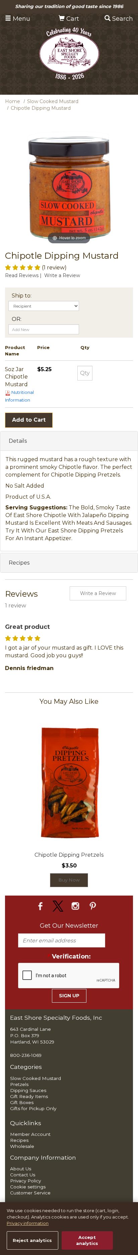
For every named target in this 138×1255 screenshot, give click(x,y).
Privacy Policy (25, 1180)
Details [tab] (18, 441)
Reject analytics (32, 1240)
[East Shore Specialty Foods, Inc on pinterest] (92, 905)
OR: (16, 319)
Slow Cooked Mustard (52, 101)
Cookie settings (28, 1186)
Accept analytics (87, 1240)
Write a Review (62, 275)
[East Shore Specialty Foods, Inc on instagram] (76, 905)
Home (12, 101)
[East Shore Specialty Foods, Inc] (69, 53)
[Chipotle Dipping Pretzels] (69, 781)
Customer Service (30, 1192)
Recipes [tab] (19, 563)
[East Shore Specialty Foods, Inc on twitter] (59, 905)
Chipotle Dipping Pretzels (69, 855)
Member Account (30, 1134)
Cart (72, 18)
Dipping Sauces (28, 1090)
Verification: (69, 956)
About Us (20, 1168)
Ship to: (21, 295)
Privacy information (28, 1223)
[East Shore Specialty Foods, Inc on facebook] (41, 905)
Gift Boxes (21, 1102)
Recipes (19, 1140)
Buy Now (69, 880)
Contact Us (22, 1174)
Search (122, 18)
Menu (20, 18)
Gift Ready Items (29, 1096)
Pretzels (19, 1084)
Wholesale (22, 1146)
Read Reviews (24, 275)
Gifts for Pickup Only (33, 1108)
